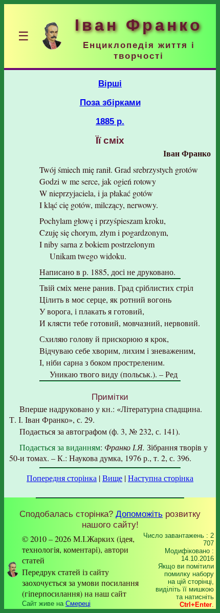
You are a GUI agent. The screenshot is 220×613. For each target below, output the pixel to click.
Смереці (78, 603)
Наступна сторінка (160, 477)
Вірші (110, 83)
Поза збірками (110, 102)
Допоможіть (139, 514)
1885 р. (110, 121)
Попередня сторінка (62, 477)
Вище (112, 477)
